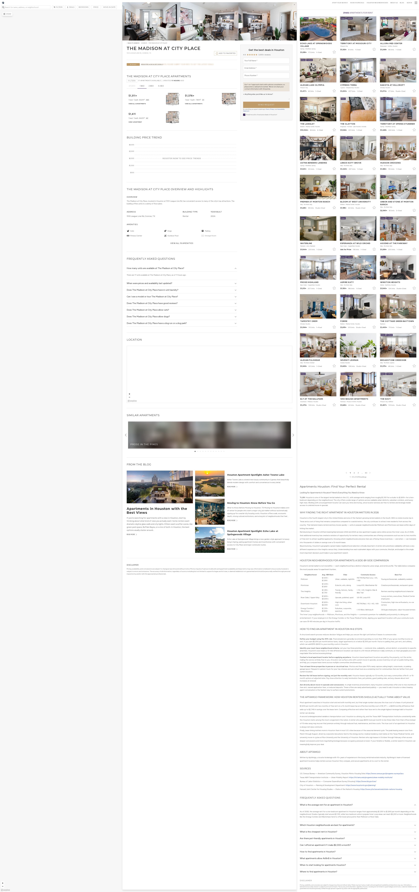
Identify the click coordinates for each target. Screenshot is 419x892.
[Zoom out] (129, 397)
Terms (268, 109)
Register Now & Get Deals (152, 64)
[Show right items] (293, 435)
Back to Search (133, 43)
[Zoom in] (129, 394)
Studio (132, 86)
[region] (209, 374)
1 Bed (142, 86)
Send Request (266, 105)
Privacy (272, 109)
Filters (132, 81)
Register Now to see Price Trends (182, 158)
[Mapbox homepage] (132, 401)
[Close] (294, 4)
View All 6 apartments (193, 103)
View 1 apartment (135, 122)
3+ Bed (161, 86)
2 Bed (151, 86)
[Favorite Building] (178, 95)
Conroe (144, 43)
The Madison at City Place (158, 43)
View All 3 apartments (137, 103)
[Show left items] (125, 435)
